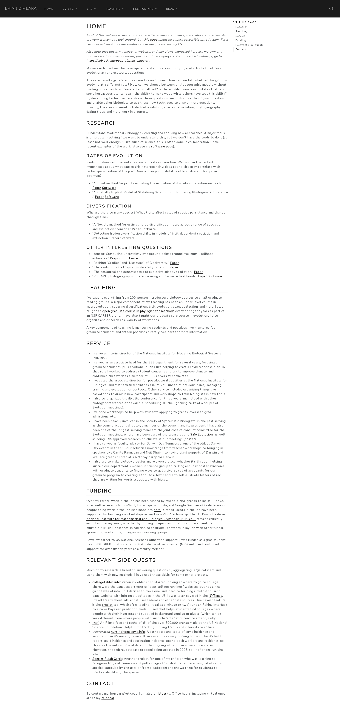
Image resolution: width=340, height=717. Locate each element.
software (158, 146)
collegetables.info (106, 582)
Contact (241, 49)
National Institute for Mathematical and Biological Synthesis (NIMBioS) (141, 519)
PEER (167, 514)
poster (190, 439)
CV (180, 44)
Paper (96, 188)
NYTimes (215, 596)
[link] (70, 9)
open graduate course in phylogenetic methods (138, 311)
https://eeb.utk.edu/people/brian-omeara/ (117, 61)
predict (107, 605)
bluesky (164, 694)
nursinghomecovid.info (128, 632)
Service (240, 36)
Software (109, 188)
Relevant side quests (250, 45)
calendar (107, 698)
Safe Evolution (201, 434)
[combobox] (331, 8)
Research (242, 27)
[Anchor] (121, 122)
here (171, 332)
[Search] (331, 8)
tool (144, 475)
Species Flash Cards (107, 659)
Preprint (116, 258)
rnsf (95, 623)
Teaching (242, 31)
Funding (241, 40)
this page (150, 40)
